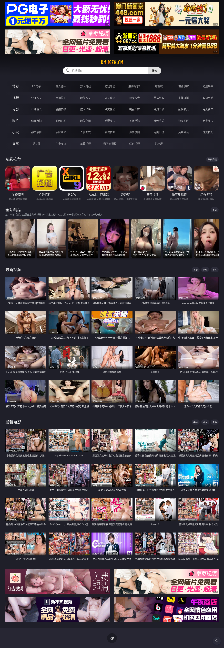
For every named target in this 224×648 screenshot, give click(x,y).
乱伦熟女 (183, 109)
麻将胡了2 (134, 86)
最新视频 (13, 269)
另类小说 (159, 132)
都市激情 (36, 132)
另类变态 (208, 109)
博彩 (15, 86)
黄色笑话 (183, 132)
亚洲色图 (61, 121)
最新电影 (13, 422)
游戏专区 (110, 86)
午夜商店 (61, 143)
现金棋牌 (183, 86)
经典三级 (159, 109)
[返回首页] (217, 641)
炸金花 (159, 86)
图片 (15, 120)
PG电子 (36, 86)
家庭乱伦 (61, 132)
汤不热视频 (109, 143)
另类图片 (208, 121)
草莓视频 (85, 143)
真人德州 (61, 86)
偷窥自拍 (36, 121)
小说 (15, 132)
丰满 (195, 422)
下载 (214, 209)
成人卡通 (85, 109)
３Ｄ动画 (110, 98)
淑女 (205, 422)
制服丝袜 (134, 109)
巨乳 (205, 269)
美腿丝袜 (134, 121)
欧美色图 (85, 121)
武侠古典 (110, 132)
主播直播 (183, 98)
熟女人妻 (134, 98)
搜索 (154, 70)
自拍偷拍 (61, 98)
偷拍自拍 (61, 109)
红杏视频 (134, 143)
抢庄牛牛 (208, 86)
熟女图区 (183, 121)
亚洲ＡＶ (36, 98)
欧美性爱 (110, 109)
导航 (15, 143)
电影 (15, 109)
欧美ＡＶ (85, 98)
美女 (195, 269)
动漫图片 (110, 121)
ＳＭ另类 (208, 98)
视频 (15, 97)
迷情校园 (134, 132)
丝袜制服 (159, 98)
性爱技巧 (208, 132)
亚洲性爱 (36, 109)
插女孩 (36, 143)
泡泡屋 (159, 143)
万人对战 (85, 86)
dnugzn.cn (112, 62)
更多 (214, 269)
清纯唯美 (159, 121)
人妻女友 (85, 132)
